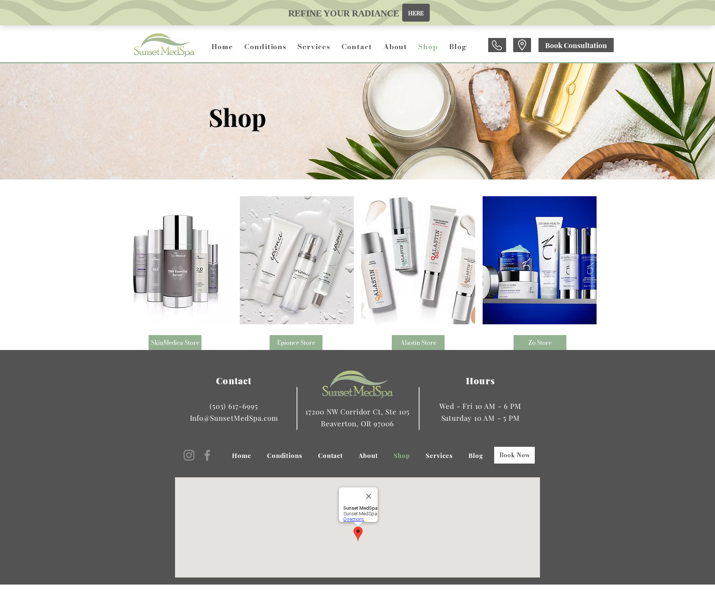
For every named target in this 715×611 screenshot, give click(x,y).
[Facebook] (207, 455)
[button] (265, 47)
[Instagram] (189, 455)
